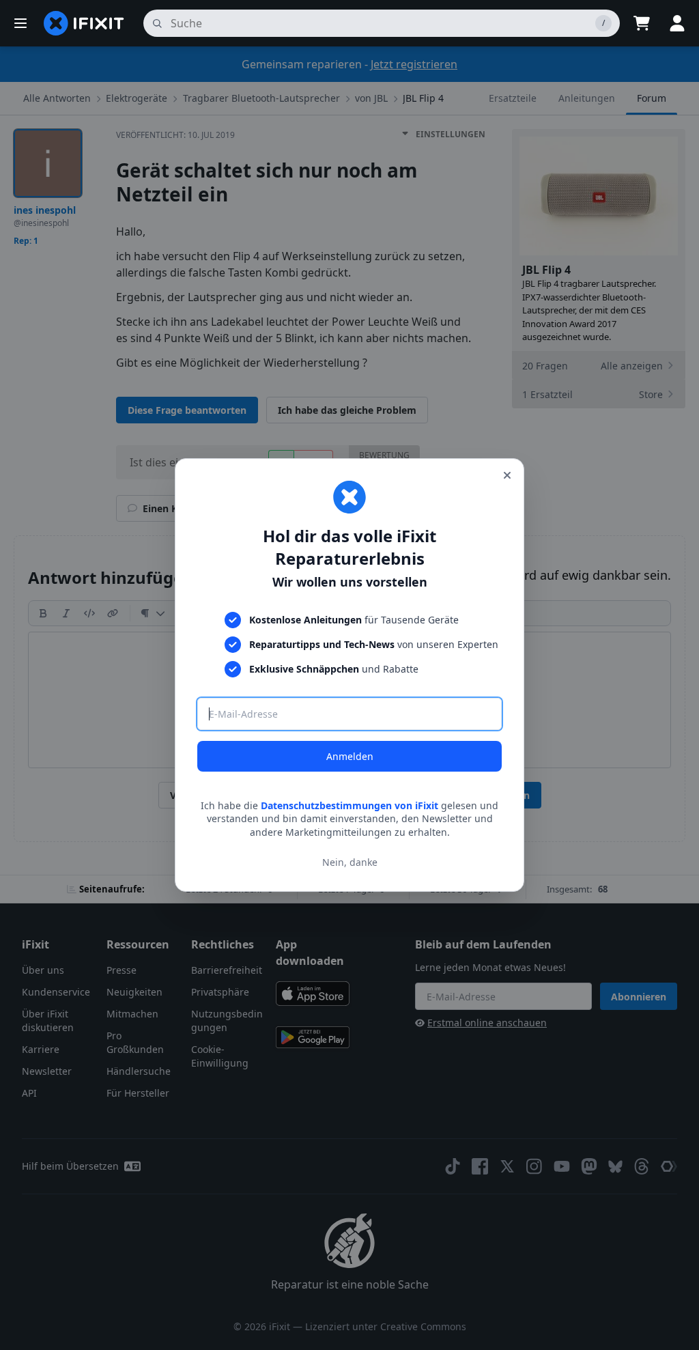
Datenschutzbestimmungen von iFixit (349, 805)
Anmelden (349, 756)
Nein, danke (349, 862)
